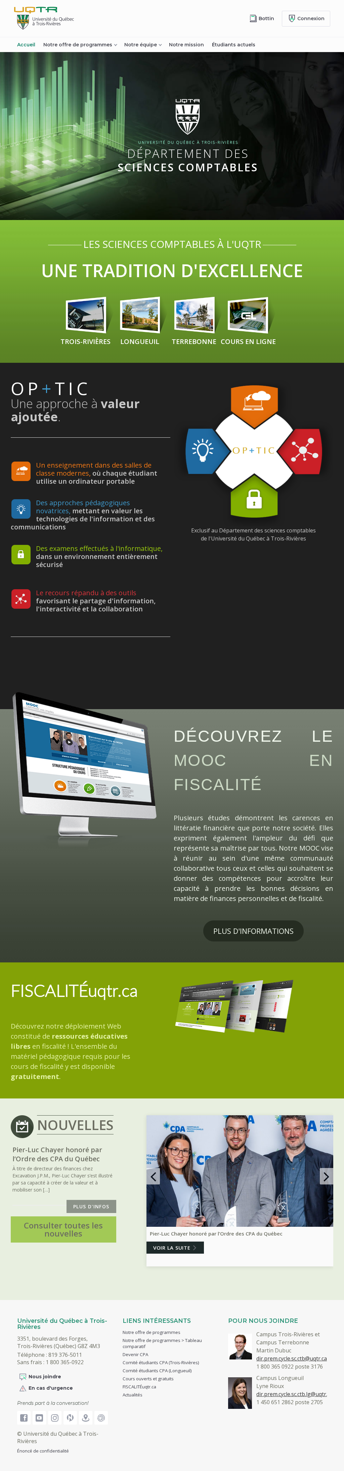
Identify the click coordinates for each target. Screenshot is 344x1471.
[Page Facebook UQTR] (24, 1418)
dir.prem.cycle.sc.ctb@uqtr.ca (291, 1358)
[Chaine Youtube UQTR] (39, 1418)
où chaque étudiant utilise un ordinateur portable (96, 473)
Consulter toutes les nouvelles (63, 1229)
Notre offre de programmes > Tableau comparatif (162, 1343)
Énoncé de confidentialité (43, 1451)
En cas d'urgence (51, 1388)
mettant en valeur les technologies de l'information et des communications (83, 514)
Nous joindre (45, 1377)
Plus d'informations (253, 931)
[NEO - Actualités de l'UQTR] (70, 1418)
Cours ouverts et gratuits (148, 1379)
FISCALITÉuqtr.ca (74, 991)
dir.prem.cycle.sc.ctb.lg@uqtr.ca (295, 1394)
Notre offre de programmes (77, 45)
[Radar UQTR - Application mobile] (101, 1418)
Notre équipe (140, 45)
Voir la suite (171, 1247)
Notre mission (186, 45)
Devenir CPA (135, 1354)
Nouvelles (75, 1125)
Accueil (26, 45)
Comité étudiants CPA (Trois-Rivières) (161, 1362)
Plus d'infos (91, 1206)
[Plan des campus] (85, 1418)
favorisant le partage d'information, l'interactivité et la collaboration (96, 600)
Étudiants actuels (233, 45)
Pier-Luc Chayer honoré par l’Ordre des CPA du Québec (216, 1233)
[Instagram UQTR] (54, 1418)
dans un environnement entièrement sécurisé (99, 556)
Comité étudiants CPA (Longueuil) (157, 1371)
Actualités (132, 1395)
